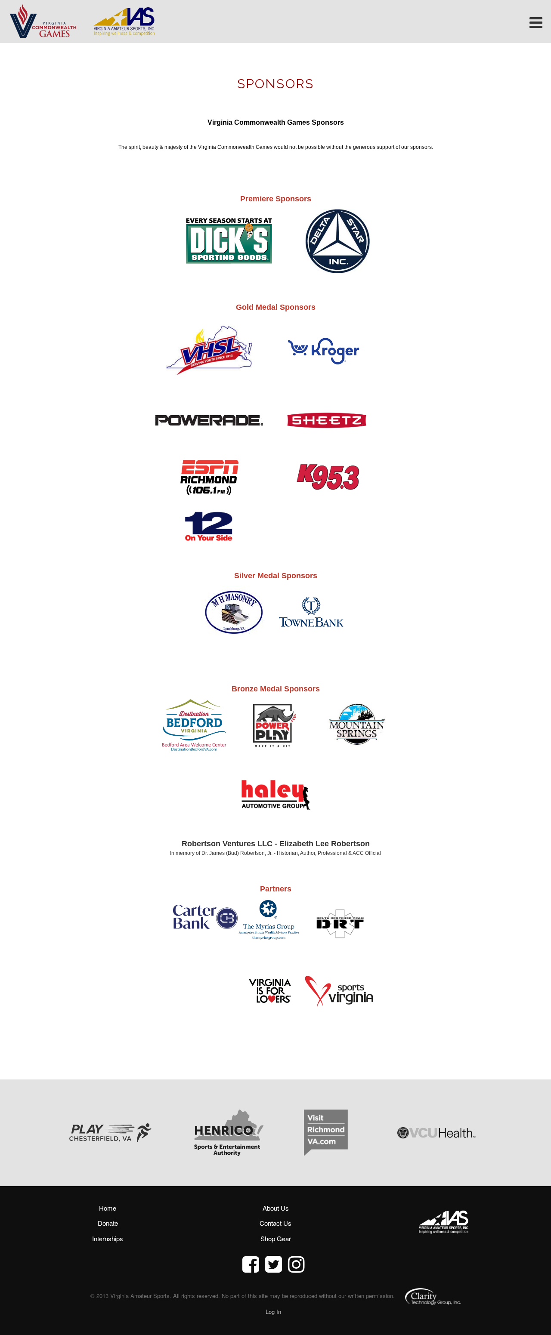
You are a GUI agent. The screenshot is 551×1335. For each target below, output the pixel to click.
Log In (273, 1311)
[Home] (42, 20)
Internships (107, 1238)
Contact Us (275, 1222)
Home (107, 1207)
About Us (276, 1207)
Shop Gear (275, 1238)
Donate (108, 1222)
